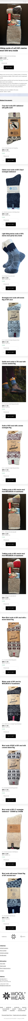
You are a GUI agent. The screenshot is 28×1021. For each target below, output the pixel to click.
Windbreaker (3, 955)
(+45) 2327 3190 (4, 984)
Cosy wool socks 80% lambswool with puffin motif (12, 107)
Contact (2, 970)
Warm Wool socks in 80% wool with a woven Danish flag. (14, 619)
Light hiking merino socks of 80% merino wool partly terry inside (13, 235)
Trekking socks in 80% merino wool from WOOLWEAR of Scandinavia (13, 491)
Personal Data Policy (7, 1015)
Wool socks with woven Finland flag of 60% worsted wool (13, 874)
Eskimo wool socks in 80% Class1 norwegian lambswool (13, 171)
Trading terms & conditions (19, 1015)
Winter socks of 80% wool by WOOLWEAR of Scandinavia (11, 683)
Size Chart (2, 963)
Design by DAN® (20, 1018)
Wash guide (3, 966)
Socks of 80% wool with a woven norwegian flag (12, 427)
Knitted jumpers (4, 948)
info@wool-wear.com (5, 985)
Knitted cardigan (4, 953)
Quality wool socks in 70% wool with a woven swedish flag (14, 363)
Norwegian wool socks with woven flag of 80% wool (13, 299)
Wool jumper (3, 950)
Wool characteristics (5, 968)
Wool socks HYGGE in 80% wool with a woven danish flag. (14, 746)
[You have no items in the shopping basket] (25, 2)
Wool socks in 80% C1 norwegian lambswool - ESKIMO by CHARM (12, 810)
